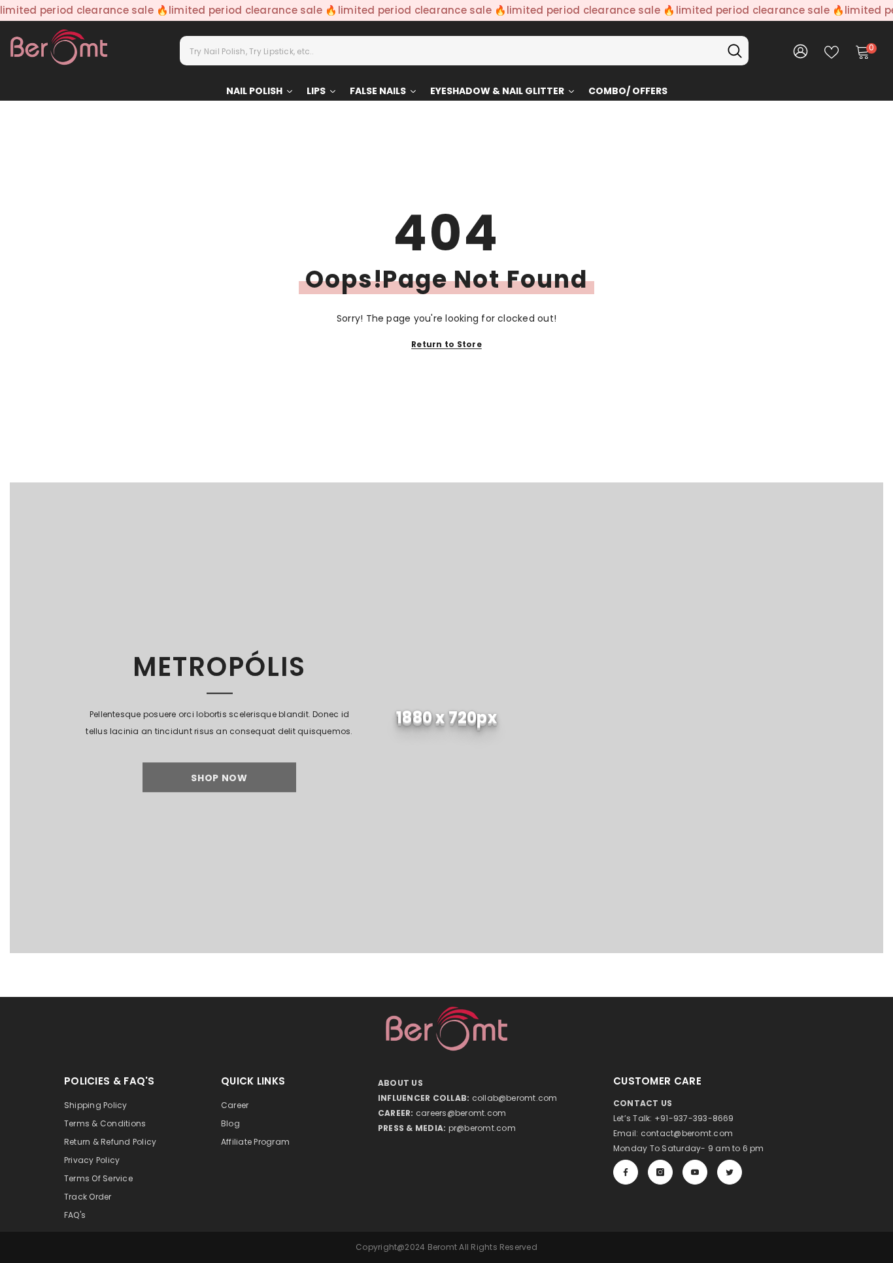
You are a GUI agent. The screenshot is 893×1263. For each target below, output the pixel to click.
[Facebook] (625, 1172)
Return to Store (446, 344)
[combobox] (450, 50)
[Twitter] (729, 1172)
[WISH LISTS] (831, 51)
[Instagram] (660, 1172)
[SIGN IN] (800, 50)
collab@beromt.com (515, 1097)
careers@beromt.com (461, 1113)
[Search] (464, 50)
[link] (446, 717)
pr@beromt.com (482, 1128)
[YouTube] (694, 1172)
